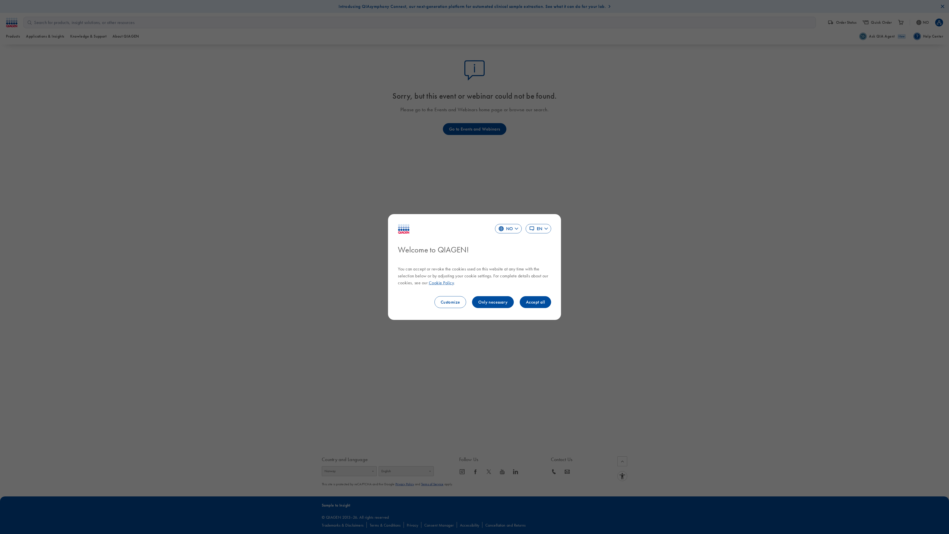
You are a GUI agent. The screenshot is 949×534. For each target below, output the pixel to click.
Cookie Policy (441, 283)
